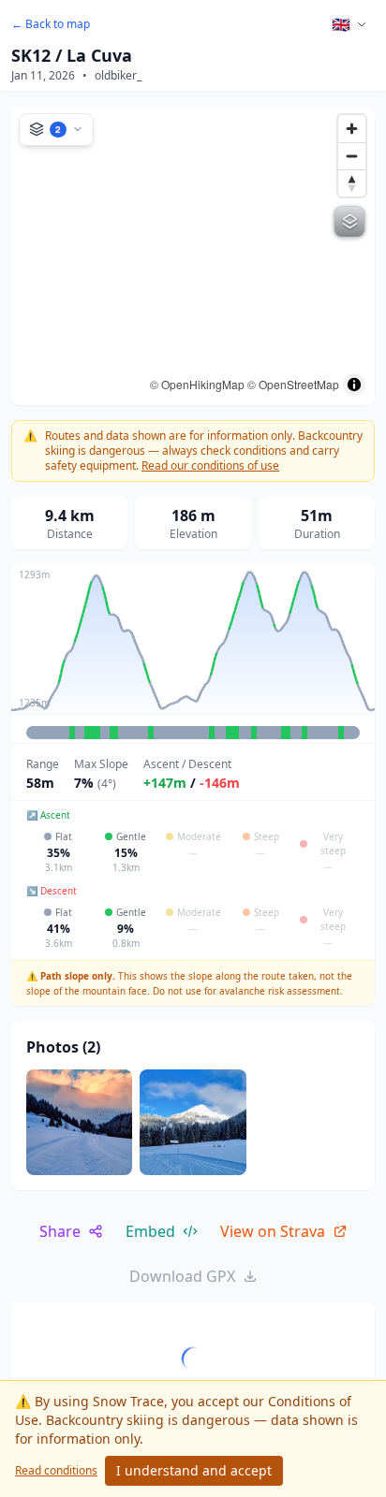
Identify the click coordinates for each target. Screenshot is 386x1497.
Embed (150, 1231)
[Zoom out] (351, 155)
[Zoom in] (351, 128)
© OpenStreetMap (293, 384)
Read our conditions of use (210, 465)
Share (60, 1231)
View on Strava (272, 1231)
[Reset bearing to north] (351, 182)
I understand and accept (194, 1470)
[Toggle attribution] (354, 384)
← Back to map (50, 24)
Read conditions (56, 1470)
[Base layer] (349, 222)
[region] (193, 255)
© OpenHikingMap (197, 384)
